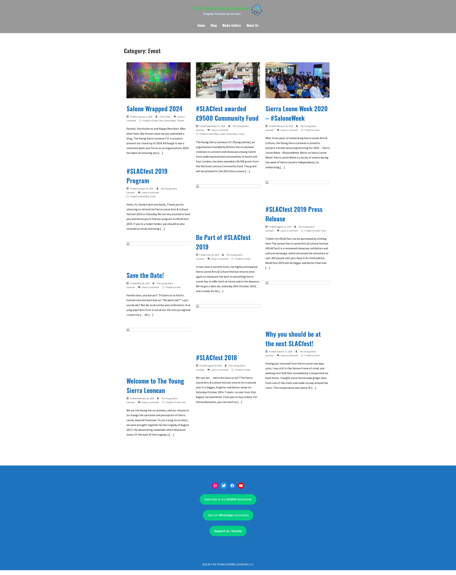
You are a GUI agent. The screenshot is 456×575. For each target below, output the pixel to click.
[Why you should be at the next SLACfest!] (297, 302)
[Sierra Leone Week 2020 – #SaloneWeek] (297, 80)
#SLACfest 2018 (216, 357)
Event (155, 120)
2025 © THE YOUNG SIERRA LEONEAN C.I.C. (228, 564)
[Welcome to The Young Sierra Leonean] (158, 349)
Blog (214, 25)
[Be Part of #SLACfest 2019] (228, 205)
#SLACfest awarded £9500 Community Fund (227, 113)
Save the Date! (145, 275)
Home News (170, 120)
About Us (252, 25)
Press (323, 230)
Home (201, 25)
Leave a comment (219, 130)
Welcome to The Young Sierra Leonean (155, 385)
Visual (241, 134)
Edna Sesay (165, 116)
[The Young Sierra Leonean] (228, 11)
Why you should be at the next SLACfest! (293, 338)
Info (184, 402)
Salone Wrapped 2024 (154, 108)
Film (161, 120)
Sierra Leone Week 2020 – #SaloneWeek (296, 113)
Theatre (180, 120)
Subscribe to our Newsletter (228, 499)
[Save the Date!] (158, 253)
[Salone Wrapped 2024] (158, 80)
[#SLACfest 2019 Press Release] (297, 189)
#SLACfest (213, 134)
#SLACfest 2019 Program (147, 175)
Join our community (228, 515)
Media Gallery (231, 25)
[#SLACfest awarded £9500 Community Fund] (228, 80)
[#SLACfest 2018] (228, 325)
